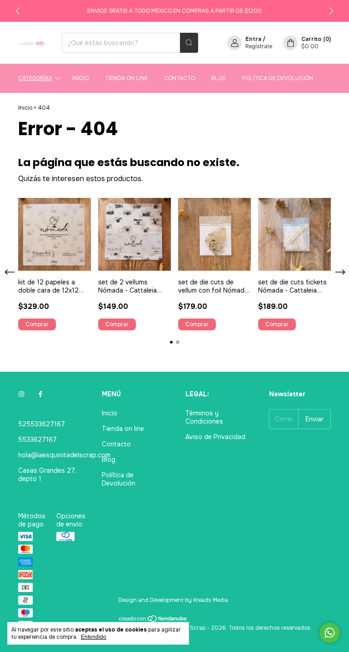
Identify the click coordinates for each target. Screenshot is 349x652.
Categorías (35, 78)
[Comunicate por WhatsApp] (329, 632)
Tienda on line (126, 78)
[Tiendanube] (153, 620)
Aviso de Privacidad (215, 437)
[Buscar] (189, 43)
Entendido (93, 637)
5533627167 (37, 439)
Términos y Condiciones (204, 417)
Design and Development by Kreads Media (173, 600)
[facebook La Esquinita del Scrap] (40, 394)
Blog (218, 78)
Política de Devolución (277, 78)
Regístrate (258, 46)
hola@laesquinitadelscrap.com (64, 455)
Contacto (179, 78)
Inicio (80, 78)
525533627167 (41, 424)
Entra (253, 39)
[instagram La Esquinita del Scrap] (21, 394)
